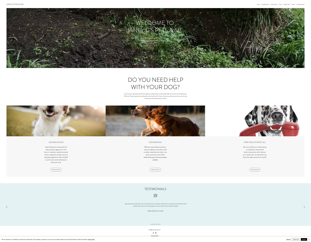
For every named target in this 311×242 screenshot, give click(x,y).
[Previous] (6, 207)
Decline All (296, 239)
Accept (304, 239)
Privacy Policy (154, 235)
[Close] (309, 239)
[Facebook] (153, 233)
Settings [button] (288, 239)
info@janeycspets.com (154, 230)
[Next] (304, 207)
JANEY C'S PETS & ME (15, 4)
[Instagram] (156, 233)
